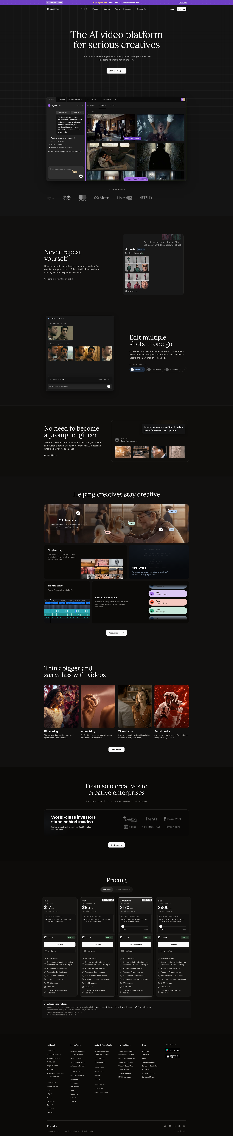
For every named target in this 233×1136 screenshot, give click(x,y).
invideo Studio (124, 1045)
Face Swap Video (101, 1092)
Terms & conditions (71, 1131)
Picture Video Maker (126, 1055)
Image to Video (52, 1066)
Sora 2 (49, 1090)
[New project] (115, 99)
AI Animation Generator (55, 1073)
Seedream (74, 1083)
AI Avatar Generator (54, 1058)
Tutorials (145, 1055)
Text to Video (52, 1062)
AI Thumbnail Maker (78, 1062)
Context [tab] (92, 105)
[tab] (51, 99)
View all (49, 1112)
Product (84, 9)
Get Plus (59, 945)
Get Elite (173, 945)
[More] (82, 105)
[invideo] (52, 1126)
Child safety (87, 1131)
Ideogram (74, 1079)
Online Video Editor (125, 1051)
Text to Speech (100, 1058)
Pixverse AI (51, 1101)
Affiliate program (148, 1073)
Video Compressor (125, 1073)
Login (172, 9)
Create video (116, 749)
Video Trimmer (123, 1069)
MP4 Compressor (124, 1077)
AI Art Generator (77, 1055)
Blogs (144, 1058)
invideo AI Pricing (148, 1077)
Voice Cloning (100, 1062)
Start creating (116, 845)
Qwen (73, 1090)
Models (95, 9)
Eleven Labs (99, 1072)
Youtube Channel (148, 1062)
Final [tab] (113, 105)
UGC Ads (50, 1069)
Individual (107, 889)
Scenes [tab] (103, 105)
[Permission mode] (78, 105)
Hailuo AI (50, 1105)
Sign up (181, 9)
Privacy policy (53, 1131)
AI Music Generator (102, 1055)
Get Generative (135, 945)
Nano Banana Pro (77, 1075)
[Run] (108, 386)
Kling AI (49, 1094)
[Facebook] (184, 1126)
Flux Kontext (75, 1087)
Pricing (117, 9)
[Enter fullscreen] (184, 105)
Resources (127, 9)
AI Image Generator (78, 1051)
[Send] (81, 176)
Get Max (97, 945)
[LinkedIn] (170, 1126)
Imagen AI (74, 1094)
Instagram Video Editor (126, 1058)
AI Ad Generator (53, 1077)
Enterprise (107, 9)
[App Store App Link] (176, 1056)
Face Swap (99, 1089)
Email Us (145, 1051)
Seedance (50, 1109)
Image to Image (76, 1058)
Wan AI (49, 1097)
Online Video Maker (125, 1062)
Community (141, 9)
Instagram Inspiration (150, 1066)
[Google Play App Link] (176, 1050)
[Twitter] (165, 1126)
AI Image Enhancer (78, 1066)
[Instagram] (175, 1126)
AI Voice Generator (102, 1051)
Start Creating (115, 71)
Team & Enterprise (122, 889)
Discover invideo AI (116, 633)
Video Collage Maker (126, 1066)
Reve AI (73, 1098)
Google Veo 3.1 (52, 1086)
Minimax (98, 1075)
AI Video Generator (54, 1054)
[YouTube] (179, 1126)
